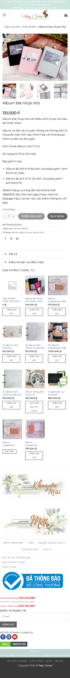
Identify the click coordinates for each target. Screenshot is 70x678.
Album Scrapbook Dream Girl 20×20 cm (31, 446)
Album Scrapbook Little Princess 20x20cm (57, 302)
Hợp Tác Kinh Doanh (13, 562)
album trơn (38, 232)
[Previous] (8, 57)
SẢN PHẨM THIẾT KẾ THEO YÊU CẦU (11, 301)
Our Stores (36, 661)
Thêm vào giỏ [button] (11, 312)
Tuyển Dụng (9, 566)
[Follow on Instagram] (9, 637)
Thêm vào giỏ (31, 216)
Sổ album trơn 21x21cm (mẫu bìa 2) (11, 394)
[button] (4, 15)
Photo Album (21, 228)
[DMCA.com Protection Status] (14, 644)
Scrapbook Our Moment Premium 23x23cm (56, 396)
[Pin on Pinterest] (17, 238)
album (15, 232)
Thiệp (31, 542)
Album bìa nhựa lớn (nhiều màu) (34, 300)
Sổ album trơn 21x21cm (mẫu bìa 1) (34, 348)
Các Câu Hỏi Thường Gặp (16, 557)
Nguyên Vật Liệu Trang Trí (52, 542)
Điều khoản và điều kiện (26, 262)
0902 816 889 (27, 597)
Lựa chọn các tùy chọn (34, 407)
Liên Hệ (59, 661)
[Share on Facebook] (5, 238)
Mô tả (13, 254)
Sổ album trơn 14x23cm (10, 346)
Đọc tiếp (9, 451)
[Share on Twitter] (11, 238)
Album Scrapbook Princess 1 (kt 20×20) (9, 446)
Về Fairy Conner (17, 661)
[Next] (62, 57)
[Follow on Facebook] (3, 637)
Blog (49, 661)
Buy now (57, 216)
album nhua (25, 232)
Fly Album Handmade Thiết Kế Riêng (57, 348)
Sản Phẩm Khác (30, 549)
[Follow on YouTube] (14, 637)
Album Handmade (13, 542)
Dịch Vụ (47, 549)
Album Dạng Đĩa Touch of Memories (34, 394)
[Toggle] (5, 254)
